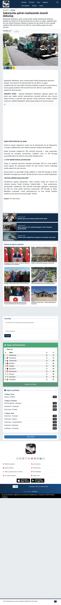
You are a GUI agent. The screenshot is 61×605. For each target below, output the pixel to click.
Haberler (5, 10)
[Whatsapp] (43, 458)
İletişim (34, 6)
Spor (38, 2)
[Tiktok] (35, 458)
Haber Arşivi (36, 475)
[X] (20, 458)
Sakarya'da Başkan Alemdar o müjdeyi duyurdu (43, 283)
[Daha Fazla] (13, 68)
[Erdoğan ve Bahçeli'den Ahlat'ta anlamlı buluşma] (17, 274)
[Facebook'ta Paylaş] (5, 68)
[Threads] (38, 458)
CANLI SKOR (30, 437)
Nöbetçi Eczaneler (10, 464)
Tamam (4, 497)
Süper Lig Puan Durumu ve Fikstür (14, 471)
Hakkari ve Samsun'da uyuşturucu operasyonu (42, 263)
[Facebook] (17, 458)
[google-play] (38, 480)
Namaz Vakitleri (9, 468)
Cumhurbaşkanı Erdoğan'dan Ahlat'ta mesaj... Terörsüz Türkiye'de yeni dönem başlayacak (15, 303)
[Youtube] (32, 458)
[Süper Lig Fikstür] (56, 390)
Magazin (45, 2)
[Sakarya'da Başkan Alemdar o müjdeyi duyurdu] (44, 274)
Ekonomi (31, 2)
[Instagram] (26, 458)
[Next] (40, 458)
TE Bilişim (34, 491)
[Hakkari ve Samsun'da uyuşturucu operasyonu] (44, 254)
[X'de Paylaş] (7, 68)
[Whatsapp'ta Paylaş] (10, 68)
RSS (16, 486)
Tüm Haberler (25, 6)
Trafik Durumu (37, 468)
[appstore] (23, 480)
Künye (41, 6)
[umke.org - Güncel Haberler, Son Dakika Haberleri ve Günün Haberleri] (6, 4)
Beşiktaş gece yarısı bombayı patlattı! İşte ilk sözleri (21, 601)
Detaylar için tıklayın (30, 384)
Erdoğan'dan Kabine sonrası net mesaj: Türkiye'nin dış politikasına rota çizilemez (17, 263)
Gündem (23, 2)
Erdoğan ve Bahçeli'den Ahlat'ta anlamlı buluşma (16, 283)
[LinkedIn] (29, 458)
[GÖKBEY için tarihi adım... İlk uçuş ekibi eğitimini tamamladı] (44, 293)
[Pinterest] (23, 458)
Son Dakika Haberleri (10, 475)
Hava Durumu (37, 464)
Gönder (7, 335)
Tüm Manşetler (37, 471)
